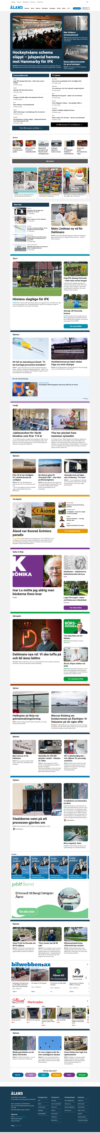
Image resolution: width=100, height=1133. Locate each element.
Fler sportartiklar (76, 326)
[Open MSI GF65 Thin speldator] (34, 1016)
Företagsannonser (42, 1097)
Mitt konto (85, 8)
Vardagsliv (52, 8)
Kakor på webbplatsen (69, 1107)
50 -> (69, 125)
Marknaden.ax (54, 1120)
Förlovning (53, 1100)
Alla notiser (50, 161)
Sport (32, 8)
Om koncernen (67, 1110)
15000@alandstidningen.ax (20, 1117)
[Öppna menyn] (87, 2)
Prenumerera (77, 8)
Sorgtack (53, 1110)
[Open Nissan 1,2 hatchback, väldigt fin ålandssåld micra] (79, 1016)
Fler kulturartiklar (76, 608)
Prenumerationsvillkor (83, 1120)
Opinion (38, 8)
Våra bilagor (40, 1110)
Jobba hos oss (67, 1104)
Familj (58, 8)
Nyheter (27, 8)
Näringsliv (45, 8)
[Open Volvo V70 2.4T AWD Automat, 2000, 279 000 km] (49, 1016)
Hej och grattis (54, 1113)
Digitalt (39, 1104)
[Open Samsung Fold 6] (18, 1016)
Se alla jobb (27, 911)
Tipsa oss (19, 2)
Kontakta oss (40, 2)
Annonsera (32, 2)
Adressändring (81, 1107)
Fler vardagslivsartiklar (72, 531)
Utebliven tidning (82, 1117)
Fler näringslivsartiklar (75, 679)
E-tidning (13, 2)
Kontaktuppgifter (42, 1113)
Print (39, 1100)
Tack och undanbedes (56, 1104)
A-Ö (68, 8)
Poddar (13, 854)
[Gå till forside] (16, 7)
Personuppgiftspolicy (69, 1100)
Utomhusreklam (41, 1107)
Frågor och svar (81, 1110)
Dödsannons (54, 1107)
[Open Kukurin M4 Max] (64, 1016)
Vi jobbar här (80, 1100)
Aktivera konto (81, 1104)
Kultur (64, 8)
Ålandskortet (26, 2)
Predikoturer (54, 1117)
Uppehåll (80, 1113)
